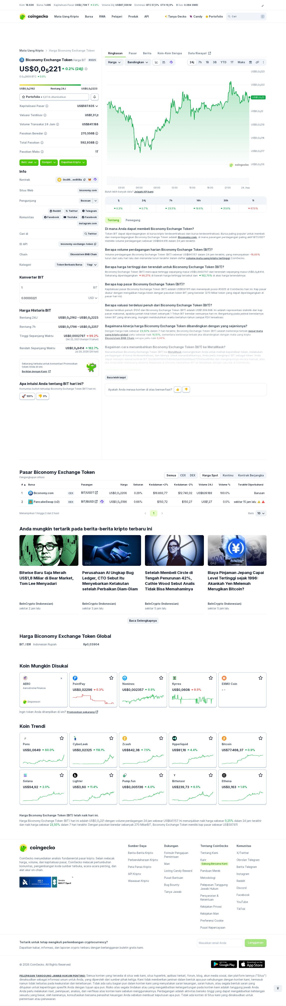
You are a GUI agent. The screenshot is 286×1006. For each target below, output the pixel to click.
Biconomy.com (187, 237)
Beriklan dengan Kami (34, 371)
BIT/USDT (87, 492)
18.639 (30, 5)
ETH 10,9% (167, 5)
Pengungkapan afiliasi (32, 477)
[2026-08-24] (250, 62)
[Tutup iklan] (61, 678)
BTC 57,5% (152, 5)
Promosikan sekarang (81, 711)
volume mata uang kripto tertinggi (208, 258)
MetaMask (175, 351)
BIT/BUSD (87, 501)
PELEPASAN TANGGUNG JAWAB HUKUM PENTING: (52, 975)
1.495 (47, 5)
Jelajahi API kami (143, 191)
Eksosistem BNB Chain (119, 338)
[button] (88, 190)
